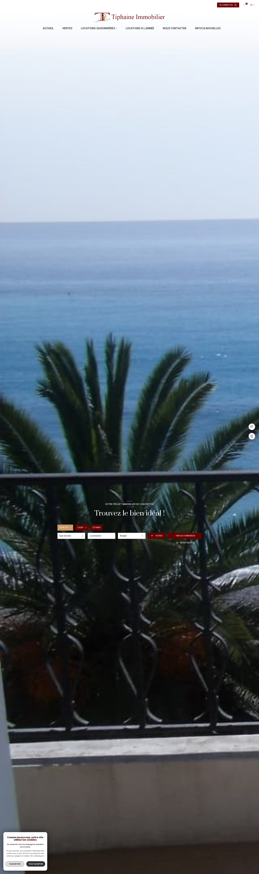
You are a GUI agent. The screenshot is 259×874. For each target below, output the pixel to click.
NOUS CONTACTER (174, 28)
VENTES (67, 28)
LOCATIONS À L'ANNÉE (140, 28)
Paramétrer (15, 864)
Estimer (96, 528)
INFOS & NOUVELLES (208, 28)
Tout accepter (36, 864)
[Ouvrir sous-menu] (117, 28)
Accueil (48, 28)
